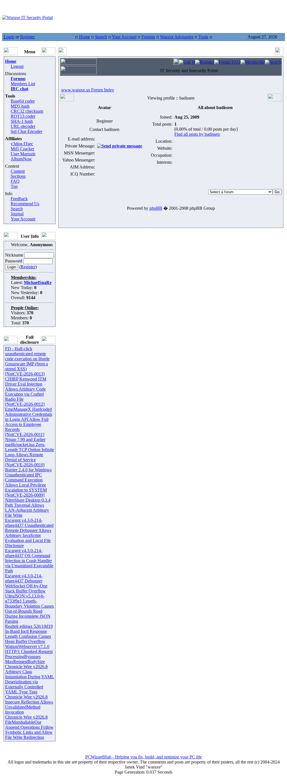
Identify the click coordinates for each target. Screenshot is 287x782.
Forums (148, 36)
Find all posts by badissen (197, 134)
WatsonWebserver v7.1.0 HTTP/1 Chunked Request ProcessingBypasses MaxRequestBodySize (29, 654)
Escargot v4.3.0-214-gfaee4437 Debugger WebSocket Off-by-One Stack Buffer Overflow (26, 583)
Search (101, 36)
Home (84, 36)
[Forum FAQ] (227, 62)
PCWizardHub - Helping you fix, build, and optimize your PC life (143, 757)
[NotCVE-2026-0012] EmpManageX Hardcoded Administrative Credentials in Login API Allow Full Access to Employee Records (28, 417)
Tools (203, 36)
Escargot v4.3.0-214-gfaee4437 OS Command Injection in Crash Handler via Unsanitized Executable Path (29, 560)
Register (27, 36)
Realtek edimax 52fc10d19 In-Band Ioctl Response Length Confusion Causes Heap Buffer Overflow (29, 634)
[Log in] (187, 62)
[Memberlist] (252, 62)
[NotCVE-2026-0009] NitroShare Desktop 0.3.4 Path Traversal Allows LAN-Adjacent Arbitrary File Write (27, 505)
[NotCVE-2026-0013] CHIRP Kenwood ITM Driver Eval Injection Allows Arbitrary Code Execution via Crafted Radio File (25, 387)
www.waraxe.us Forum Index (87, 89)
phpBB (155, 208)
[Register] (204, 62)
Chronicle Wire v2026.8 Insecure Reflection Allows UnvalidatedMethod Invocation (29, 704)
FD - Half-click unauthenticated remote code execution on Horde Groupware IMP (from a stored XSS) (27, 358)
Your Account (124, 36)
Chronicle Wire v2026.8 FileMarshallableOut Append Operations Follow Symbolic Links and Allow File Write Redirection (29, 727)
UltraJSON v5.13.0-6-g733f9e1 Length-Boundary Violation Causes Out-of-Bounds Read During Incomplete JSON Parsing (29, 609)
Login (9, 36)
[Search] (273, 62)
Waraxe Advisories (176, 36)
